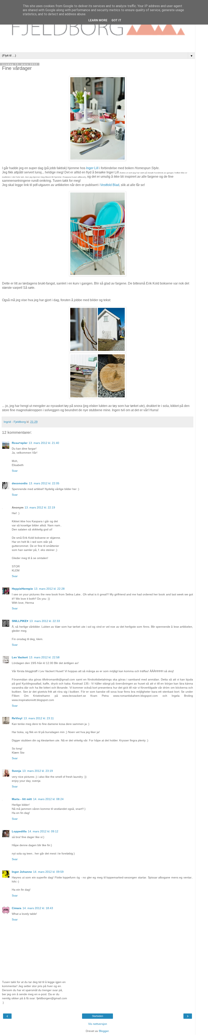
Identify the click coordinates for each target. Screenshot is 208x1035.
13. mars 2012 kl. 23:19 (37, 770)
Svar (15, 470)
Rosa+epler (19, 442)
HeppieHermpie (22, 588)
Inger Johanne (22, 871)
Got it (116, 20)
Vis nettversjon (97, 1023)
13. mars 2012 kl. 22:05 (44, 483)
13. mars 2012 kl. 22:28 (49, 588)
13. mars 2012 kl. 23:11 (39, 718)
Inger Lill (92, 168)
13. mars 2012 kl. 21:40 (44, 442)
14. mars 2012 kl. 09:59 (48, 871)
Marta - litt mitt (22, 799)
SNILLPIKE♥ (20, 621)
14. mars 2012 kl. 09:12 (43, 831)
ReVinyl (17, 718)
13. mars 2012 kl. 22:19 (40, 507)
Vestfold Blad (109, 185)
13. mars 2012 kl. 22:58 (44, 657)
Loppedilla (19, 831)
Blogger (104, 1031)
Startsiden (97, 1016)
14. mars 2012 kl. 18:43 (38, 908)
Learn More (97, 20)
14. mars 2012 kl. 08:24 (48, 799)
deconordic (20, 483)
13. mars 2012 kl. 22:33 (44, 621)
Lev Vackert (20, 657)
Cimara (16, 908)
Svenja (16, 770)
